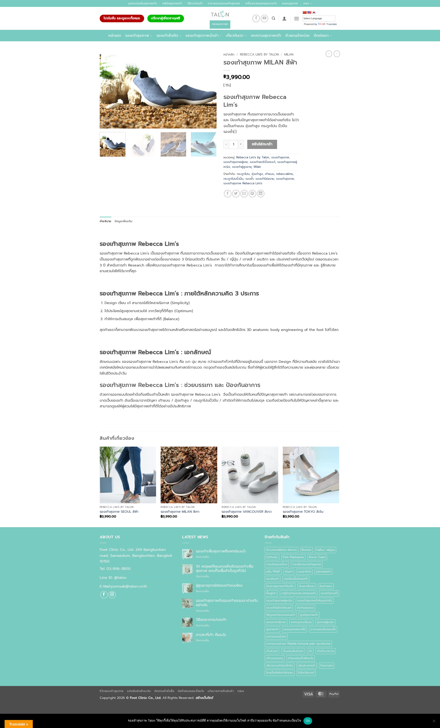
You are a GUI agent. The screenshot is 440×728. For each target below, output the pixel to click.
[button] (284, 18)
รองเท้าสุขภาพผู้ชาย (235, 162)
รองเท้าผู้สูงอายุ (242, 167)
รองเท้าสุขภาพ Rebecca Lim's (242, 183)
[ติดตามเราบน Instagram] (112, 595)
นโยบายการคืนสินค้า (221, 691)
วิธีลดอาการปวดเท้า (211, 620)
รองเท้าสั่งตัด (167, 35)
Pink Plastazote (293, 557)
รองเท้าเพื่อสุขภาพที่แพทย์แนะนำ (221, 551)
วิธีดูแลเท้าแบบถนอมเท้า (280, 615)
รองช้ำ (249, 178)
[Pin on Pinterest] (252, 193)
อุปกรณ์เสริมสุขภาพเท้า (142, 3)
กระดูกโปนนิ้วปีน (233, 178)
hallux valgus (325, 550)
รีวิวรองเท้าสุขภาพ (112, 691)
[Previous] (108, 89)
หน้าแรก (114, 35)
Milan (288, 54)
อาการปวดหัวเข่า (276, 636)
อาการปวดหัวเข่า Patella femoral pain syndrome (298, 643)
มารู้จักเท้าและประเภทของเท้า (298, 593)
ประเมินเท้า (272, 579)
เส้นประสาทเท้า (307, 665)
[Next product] (329, 53)
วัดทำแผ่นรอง (305, 607)
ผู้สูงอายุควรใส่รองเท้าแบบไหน (219, 585)
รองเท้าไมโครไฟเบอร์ (279, 607)
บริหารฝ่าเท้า (323, 571)
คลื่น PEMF (273, 571)
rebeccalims (284, 174)
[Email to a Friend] (244, 193)
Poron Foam (317, 557)
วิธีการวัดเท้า (195, 3)
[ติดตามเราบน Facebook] (256, 18)
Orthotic (272, 557)
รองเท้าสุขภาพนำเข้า (202, 35)
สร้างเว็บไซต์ (204, 697)
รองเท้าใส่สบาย (265, 178)
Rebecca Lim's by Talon (259, 54)
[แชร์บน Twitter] (236, 193)
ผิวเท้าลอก (325, 586)
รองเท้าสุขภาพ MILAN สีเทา (180, 512)
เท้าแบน (269, 174)
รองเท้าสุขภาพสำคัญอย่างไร (314, 600)
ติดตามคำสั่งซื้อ (164, 691)
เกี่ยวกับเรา (235, 35)
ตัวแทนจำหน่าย (297, 35)
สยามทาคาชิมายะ (276, 622)
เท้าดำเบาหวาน (325, 651)
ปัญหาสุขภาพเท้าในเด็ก (280, 586)
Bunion (306, 550)
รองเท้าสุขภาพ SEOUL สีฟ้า (119, 512)
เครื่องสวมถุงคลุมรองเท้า (261, 3)
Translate (331, 24)
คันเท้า (289, 571)
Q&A (240, 691)
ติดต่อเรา (321, 35)
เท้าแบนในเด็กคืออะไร (301, 658)
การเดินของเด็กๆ (276, 564)
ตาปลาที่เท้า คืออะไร (211, 635)
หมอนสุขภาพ (290, 3)
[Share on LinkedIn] (260, 193)
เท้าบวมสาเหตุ (274, 658)
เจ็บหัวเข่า (272, 651)
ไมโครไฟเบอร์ (306, 672)
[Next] (208, 89)
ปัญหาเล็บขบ (307, 586)
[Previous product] (337, 53)
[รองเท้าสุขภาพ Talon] (220, 18)
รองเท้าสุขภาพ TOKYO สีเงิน (303, 512)
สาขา (306, 3)
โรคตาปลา (326, 665)
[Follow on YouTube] (264, 18)
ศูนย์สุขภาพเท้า (309, 615)
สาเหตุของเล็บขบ (301, 622)
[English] (309, 12)
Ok (308, 720)
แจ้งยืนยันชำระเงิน (139, 691)
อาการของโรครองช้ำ (323, 629)
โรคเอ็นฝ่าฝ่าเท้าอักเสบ (279, 672)
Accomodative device (281, 550)
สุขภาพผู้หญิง (325, 622)
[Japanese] (314, 12)
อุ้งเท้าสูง (257, 174)
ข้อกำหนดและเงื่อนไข (191, 691)
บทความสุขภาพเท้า (266, 35)
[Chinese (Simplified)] (304, 12)
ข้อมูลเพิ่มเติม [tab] (123, 221)
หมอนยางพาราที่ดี (294, 629)
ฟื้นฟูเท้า (271, 593)
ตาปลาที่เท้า (304, 571)
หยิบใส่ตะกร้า (262, 144)
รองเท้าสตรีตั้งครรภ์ (262, 162)
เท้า (310, 651)
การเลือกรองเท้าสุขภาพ (306, 564)
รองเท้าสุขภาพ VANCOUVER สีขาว (247, 512)
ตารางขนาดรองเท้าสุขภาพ (224, 3)
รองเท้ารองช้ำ (329, 593)
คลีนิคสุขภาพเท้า (172, 3)
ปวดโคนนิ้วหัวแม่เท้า (296, 579)
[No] (434, 722)
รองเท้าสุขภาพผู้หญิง (279, 600)
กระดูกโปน (243, 174)
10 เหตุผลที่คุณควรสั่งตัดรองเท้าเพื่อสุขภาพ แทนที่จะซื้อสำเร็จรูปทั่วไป (224, 568)
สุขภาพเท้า (272, 629)
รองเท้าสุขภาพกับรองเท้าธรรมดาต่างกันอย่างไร (227, 603)
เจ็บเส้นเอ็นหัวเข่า (293, 651)
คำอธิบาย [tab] (105, 221)
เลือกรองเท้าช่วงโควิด (279, 665)
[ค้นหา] (273, 18)
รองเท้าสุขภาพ (137, 35)
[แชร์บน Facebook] (227, 193)
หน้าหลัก (228, 54)
